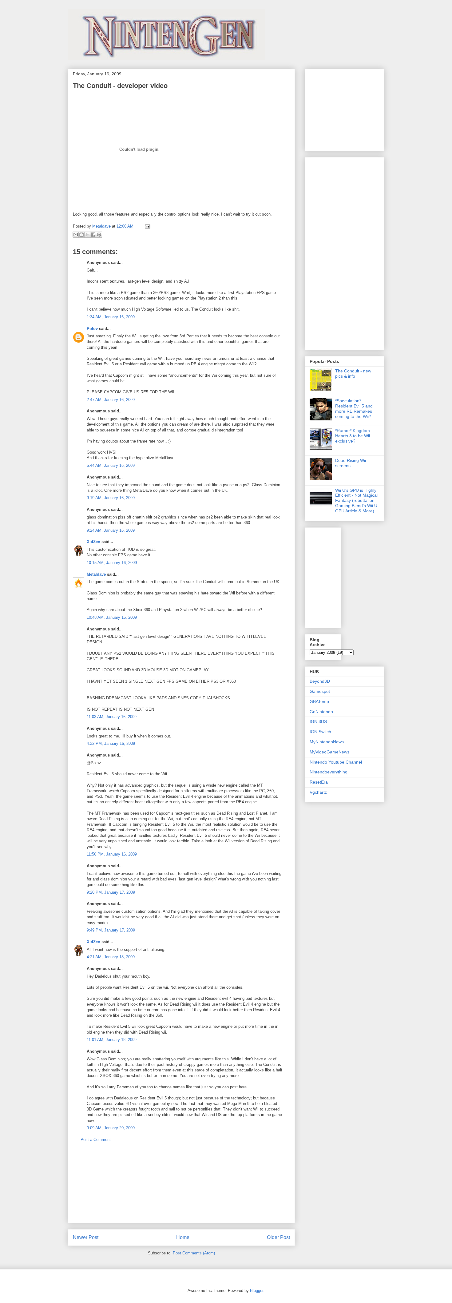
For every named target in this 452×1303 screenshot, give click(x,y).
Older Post (278, 1237)
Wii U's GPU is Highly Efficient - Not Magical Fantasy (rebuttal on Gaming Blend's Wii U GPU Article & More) (356, 500)
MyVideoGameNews (329, 751)
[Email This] (76, 235)
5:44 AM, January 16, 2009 (111, 465)
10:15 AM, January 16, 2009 (112, 562)
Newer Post (85, 1237)
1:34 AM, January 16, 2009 (111, 317)
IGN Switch (320, 731)
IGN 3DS (318, 721)
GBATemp (319, 701)
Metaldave (96, 574)
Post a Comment (96, 1139)
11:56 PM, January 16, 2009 (112, 854)
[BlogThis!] (81, 235)
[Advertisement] (181, 1187)
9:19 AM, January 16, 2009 (111, 497)
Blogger (256, 1290)
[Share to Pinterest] (99, 235)
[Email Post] (146, 226)
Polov (92, 328)
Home (182, 1237)
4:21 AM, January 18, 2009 (111, 957)
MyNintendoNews (327, 741)
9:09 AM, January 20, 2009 (111, 1128)
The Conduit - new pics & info (353, 373)
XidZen (93, 541)
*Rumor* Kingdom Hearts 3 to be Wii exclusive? (352, 435)
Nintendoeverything (328, 771)
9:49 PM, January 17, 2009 (111, 930)
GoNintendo (321, 711)
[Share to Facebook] (93, 235)
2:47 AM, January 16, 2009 (111, 399)
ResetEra (319, 782)
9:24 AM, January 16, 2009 (111, 530)
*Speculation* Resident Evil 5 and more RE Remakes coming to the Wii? (354, 408)
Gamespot (320, 691)
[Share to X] (87, 235)
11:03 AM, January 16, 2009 (112, 716)
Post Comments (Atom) (194, 1253)
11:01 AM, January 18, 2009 (112, 1039)
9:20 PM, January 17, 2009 (111, 892)
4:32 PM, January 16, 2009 (111, 743)
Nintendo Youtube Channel (336, 762)
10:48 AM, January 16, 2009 (112, 617)
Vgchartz (318, 792)
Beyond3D (320, 681)
